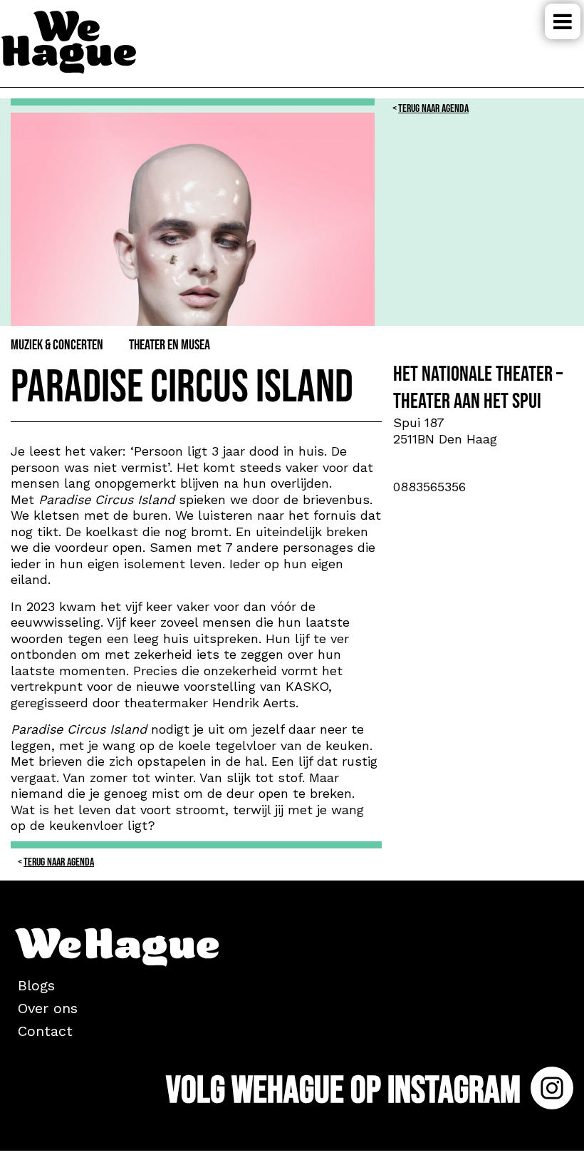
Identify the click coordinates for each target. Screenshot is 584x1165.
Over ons (48, 1008)
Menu (562, 21)
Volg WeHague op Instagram (346, 1090)
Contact (45, 1031)
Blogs (36, 985)
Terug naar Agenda (433, 109)
